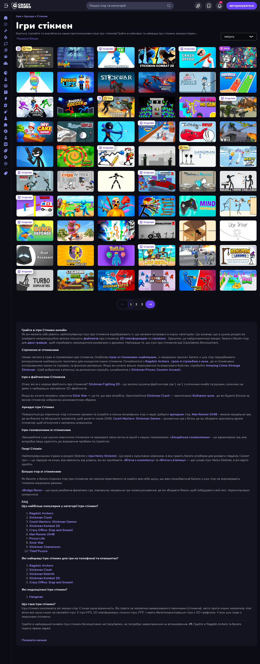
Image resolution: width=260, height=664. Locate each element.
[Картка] (5, 105)
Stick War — (82, 396)
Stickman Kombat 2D (44, 526)
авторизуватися (241, 6)
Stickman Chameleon (44, 547)
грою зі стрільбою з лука (189, 361)
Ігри (18, 16)
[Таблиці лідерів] (5, 63)
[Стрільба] (5, 163)
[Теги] (5, 173)
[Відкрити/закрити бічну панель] (6, 5)
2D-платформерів (133, 338)
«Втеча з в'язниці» (172, 460)
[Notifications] (219, 6)
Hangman (36, 597)
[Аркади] (5, 79)
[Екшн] (5, 99)
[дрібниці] (5, 92)
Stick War (36, 543)
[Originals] (5, 50)
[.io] (5, 73)
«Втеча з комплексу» (139, 460)
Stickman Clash (158, 396)
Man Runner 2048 (204, 414)
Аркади (29, 16)
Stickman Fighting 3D (104, 384)
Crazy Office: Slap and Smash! (51, 530)
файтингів (91, 338)
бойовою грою (203, 396)
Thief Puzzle (38, 551)
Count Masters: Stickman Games (136, 418)
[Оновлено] (5, 43)
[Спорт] (5, 150)
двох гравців (37, 343)
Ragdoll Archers (157, 361)
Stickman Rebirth (41, 574)
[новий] (5, 30)
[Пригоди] (5, 131)
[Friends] (198, 6)
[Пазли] (5, 124)
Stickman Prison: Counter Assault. (156, 370)
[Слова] (5, 144)
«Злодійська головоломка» (190, 437)
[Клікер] (5, 112)
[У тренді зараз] (5, 37)
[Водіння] (5, 86)
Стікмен (42, 16)
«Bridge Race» (32, 490)
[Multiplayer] (5, 56)
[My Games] (209, 6)
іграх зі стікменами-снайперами (132, 357)
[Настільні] (5, 118)
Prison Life (37, 538)
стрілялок (158, 338)
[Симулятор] (5, 137)
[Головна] (5, 17)
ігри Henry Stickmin (102, 456)
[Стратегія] (5, 157)
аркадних (177, 414)
